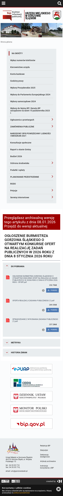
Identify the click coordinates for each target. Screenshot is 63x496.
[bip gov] (31, 423)
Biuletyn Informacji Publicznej (12, 16)
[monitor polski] (31, 410)
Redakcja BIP (45, 446)
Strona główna (6, 42)
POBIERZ (53, 290)
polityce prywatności (21, 493)
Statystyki (44, 450)
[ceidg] (31, 382)
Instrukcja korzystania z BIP (47, 467)
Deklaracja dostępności (45, 456)
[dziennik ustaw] (31, 396)
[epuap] (31, 369)
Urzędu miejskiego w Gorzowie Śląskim (37, 15)
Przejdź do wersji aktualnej (25, 226)
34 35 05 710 (14, 465)
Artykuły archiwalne (48, 461)
